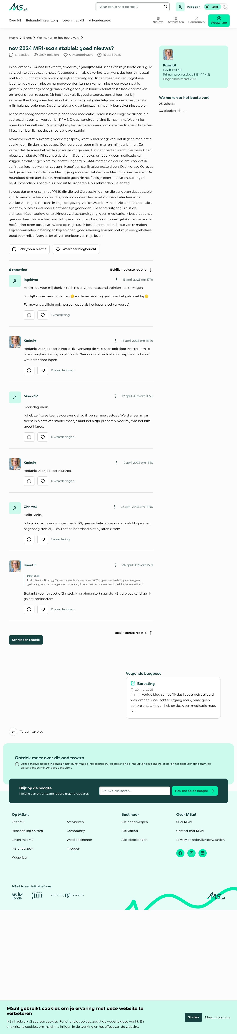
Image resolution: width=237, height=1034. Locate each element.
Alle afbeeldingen (134, 839)
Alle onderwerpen (134, 822)
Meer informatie (217, 1017)
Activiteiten (75, 822)
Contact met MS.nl (190, 831)
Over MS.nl (184, 822)
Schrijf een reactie (26, 640)
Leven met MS (73, 20)
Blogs (27, 37)
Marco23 (31, 396)
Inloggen (194, 7)
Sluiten (193, 1017)
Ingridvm (31, 279)
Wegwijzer (19, 857)
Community (76, 831)
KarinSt (30, 341)
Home (13, 37)
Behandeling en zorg (42, 20)
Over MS (15, 20)
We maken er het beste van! (58, 37)
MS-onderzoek (100, 20)
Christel (30, 507)
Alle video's (129, 831)
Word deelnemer (79, 839)
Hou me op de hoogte (191, 791)
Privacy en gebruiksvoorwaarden (200, 839)
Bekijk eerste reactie (130, 633)
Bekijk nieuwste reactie (128, 269)
